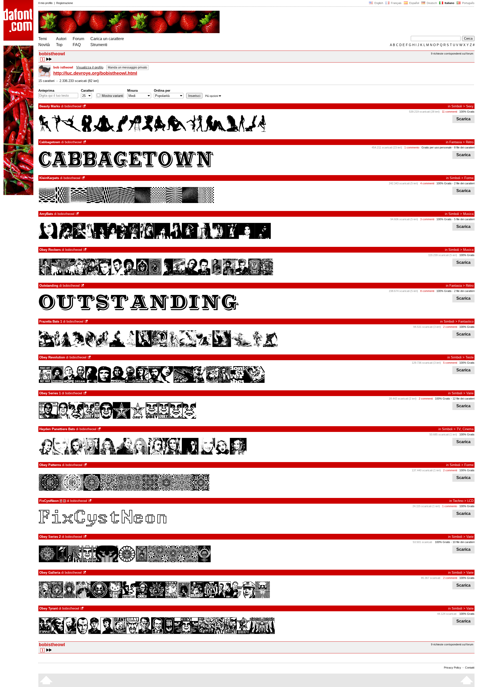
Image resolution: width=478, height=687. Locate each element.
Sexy (470, 106)
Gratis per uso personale (436, 147)
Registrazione (64, 2)
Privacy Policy (452, 667)
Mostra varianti (112, 96)
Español (414, 2)
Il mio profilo (45, 2)
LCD (470, 501)
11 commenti (449, 111)
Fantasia (455, 142)
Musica (468, 214)
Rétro (470, 142)
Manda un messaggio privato (127, 67)
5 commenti (450, 362)
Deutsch (431, 2)
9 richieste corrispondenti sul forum (452, 53)
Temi (42, 39)
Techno (458, 501)
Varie (470, 393)
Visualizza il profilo (89, 67)
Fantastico (466, 321)
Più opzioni (211, 95)
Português (468, 2)
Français (395, 2)
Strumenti (98, 45)
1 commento (411, 147)
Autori (61, 39)
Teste (470, 357)
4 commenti (427, 183)
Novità (44, 45)
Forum (78, 39)
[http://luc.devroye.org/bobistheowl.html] (84, 106)
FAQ (77, 45)
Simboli (456, 106)
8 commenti (427, 290)
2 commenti (450, 326)
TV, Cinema (465, 429)
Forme (469, 178)
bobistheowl (72, 106)
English (378, 2)
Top (59, 45)
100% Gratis (467, 111)
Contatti (469, 667)
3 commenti (427, 219)
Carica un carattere (107, 39)
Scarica (463, 119)
